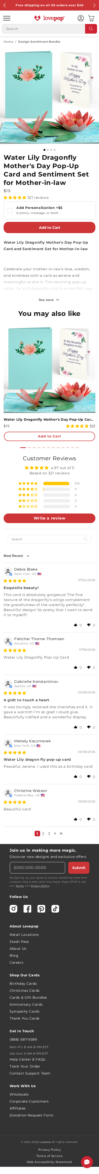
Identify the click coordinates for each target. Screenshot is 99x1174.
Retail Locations (24, 934)
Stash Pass (19, 941)
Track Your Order (25, 1066)
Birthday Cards (23, 983)
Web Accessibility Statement (49, 1162)
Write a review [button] (49, 518)
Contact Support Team (30, 1073)
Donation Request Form (32, 1115)
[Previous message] (5, 5)
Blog (14, 955)
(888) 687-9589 (23, 1039)
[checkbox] (49, 210)
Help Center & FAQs (27, 1059)
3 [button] (49, 833)
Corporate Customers (29, 1101)
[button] (7, 18)
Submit (78, 868)
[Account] (81, 18)
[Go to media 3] (51, 150)
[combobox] (49, 29)
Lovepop (45, 1142)
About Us (18, 948)
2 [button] (43, 833)
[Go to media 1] (44, 150)
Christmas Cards (25, 990)
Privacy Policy (40, 885)
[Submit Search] (91, 29)
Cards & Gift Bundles (28, 997)
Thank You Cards (25, 1018)
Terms (20, 885)
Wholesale (19, 1094)
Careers (16, 962)
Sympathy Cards (24, 1011)
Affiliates (18, 1108)
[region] (49, 647)
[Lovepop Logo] (49, 18)
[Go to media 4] (55, 150)
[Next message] (94, 5)
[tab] (23, 447)
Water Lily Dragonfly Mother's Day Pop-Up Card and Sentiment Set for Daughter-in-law (49, 419)
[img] (15, 580)
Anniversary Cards (26, 1004)
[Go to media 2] (48, 150)
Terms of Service (49, 1156)
